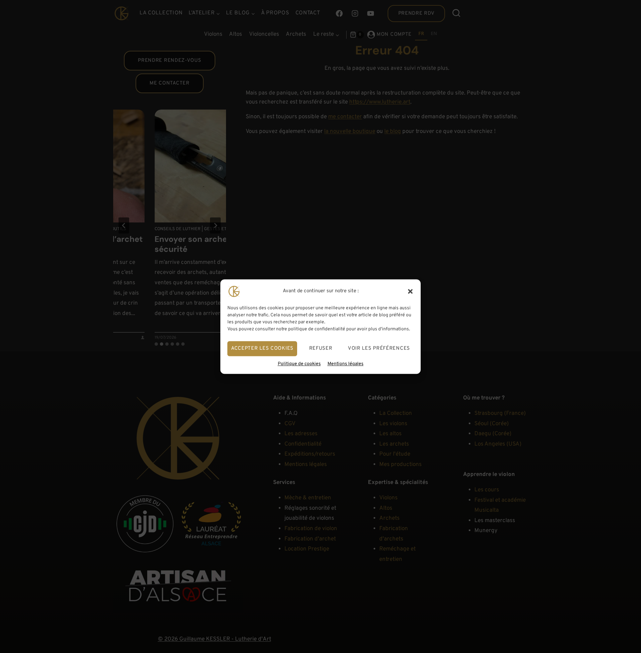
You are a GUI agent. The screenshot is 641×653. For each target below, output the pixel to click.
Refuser (321, 348)
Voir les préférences (379, 348)
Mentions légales (346, 364)
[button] (410, 291)
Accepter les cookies (262, 348)
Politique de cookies (299, 364)
